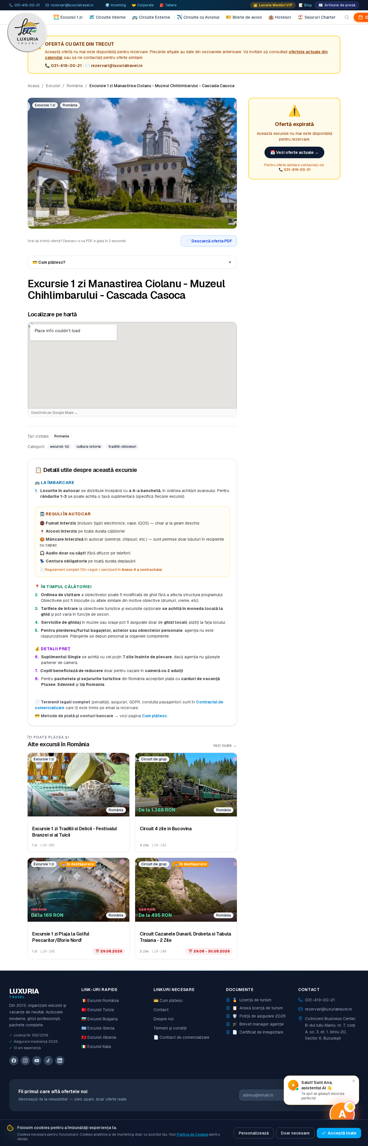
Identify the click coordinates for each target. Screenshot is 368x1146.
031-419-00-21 (66, 65)
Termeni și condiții (170, 1028)
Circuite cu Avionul (198, 17)
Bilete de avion (244, 17)
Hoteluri (279, 17)
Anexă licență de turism (257, 1008)
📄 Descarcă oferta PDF (209, 241)
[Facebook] (13, 1060)
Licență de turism (251, 999)
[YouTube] (36, 1060)
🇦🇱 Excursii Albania (98, 1037)
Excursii (53, 85)
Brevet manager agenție (258, 1024)
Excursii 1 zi (68, 17)
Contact (161, 1009)
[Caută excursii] (346, 17)
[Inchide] (353, 1081)
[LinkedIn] (59, 1060)
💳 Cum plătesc (168, 1000)
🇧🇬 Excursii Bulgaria (99, 1018)
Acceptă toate (342, 1133)
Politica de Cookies (192, 1134)
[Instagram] (25, 1060)
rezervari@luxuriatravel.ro (117, 65)
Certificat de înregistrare (257, 1032)
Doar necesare (295, 1133)
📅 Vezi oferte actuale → (294, 152)
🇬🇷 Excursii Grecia (97, 1028)
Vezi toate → (225, 745)
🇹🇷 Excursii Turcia (97, 1009)
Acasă (33, 85)
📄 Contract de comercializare (181, 1037)
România (75, 85)
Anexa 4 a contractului (142, 569)
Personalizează (254, 1133)
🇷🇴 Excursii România (100, 1000)
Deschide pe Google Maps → (54, 412)
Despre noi (164, 1018)
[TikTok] (48, 1060)
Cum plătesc (154, 715)
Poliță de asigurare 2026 (259, 1016)
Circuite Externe (151, 17)
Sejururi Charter (317, 17)
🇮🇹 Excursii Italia (96, 1046)
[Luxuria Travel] (27, 32)
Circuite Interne (107, 17)
